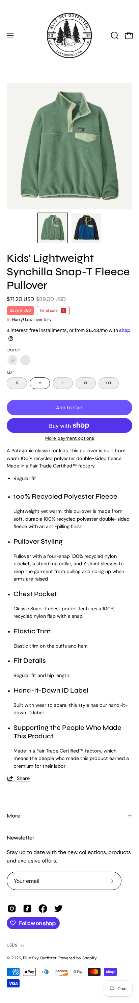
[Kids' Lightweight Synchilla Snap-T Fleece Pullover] (52, 228)
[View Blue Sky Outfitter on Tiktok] (27, 908)
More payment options (69, 438)
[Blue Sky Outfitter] (69, 35)
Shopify (89, 958)
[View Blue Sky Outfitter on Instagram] (12, 908)
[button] (114, 35)
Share (23, 778)
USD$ (12, 945)
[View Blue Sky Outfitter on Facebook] (43, 908)
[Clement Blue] (25, 360)
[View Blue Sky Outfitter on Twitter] (58, 908)
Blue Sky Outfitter (40, 958)
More (13, 815)
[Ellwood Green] (12, 360)
